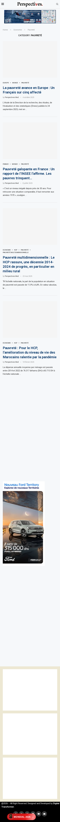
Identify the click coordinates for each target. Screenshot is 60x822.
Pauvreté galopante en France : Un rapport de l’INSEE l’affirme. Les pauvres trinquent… (29, 173)
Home (5, 30)
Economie (18, 30)
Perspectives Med (12, 97)
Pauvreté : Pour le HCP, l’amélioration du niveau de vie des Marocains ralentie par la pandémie (30, 352)
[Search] (57, 4)
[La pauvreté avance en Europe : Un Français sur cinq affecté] (30, 59)
